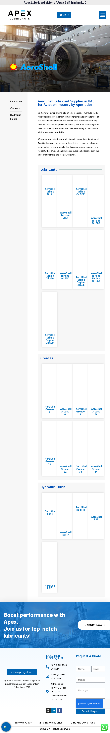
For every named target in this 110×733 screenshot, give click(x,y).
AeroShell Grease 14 (97, 411)
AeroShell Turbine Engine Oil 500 (50, 338)
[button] (102, 15)
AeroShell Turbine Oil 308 (97, 221)
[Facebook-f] (59, 710)
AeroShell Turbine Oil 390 (50, 276)
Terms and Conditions (82, 722)
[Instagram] (48, 710)
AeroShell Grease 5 (50, 409)
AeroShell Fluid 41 (81, 508)
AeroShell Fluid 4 (50, 512)
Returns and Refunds (50, 722)
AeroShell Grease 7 (81, 411)
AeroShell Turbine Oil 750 (66, 276)
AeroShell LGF (50, 587)
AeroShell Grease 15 (50, 461)
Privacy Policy (23, 722)
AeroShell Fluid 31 (66, 533)
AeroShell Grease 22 (66, 469)
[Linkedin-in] (53, 710)
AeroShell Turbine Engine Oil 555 (81, 281)
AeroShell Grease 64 (97, 469)
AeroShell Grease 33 (81, 469)
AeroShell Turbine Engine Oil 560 (97, 277)
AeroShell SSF (97, 518)
